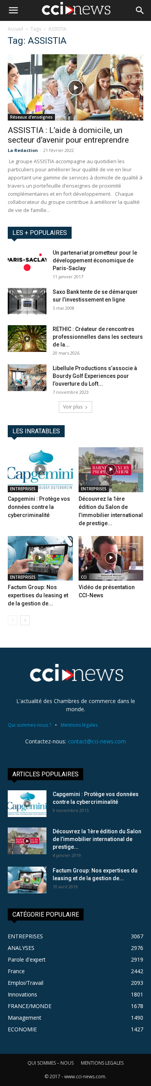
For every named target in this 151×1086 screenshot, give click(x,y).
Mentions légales (79, 725)
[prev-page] (12, 620)
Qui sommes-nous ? (29, 725)
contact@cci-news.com (97, 741)
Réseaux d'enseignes (31, 117)
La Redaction (23, 150)
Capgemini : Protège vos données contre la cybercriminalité (39, 507)
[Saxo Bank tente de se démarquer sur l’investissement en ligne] (27, 301)
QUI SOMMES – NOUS (50, 1063)
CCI (84, 577)
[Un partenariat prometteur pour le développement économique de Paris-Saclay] (27, 262)
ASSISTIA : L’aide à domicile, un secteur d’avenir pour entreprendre (68, 135)
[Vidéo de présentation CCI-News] (111, 558)
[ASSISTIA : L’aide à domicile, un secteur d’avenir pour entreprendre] (75, 87)
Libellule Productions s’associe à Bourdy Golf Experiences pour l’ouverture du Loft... (95, 376)
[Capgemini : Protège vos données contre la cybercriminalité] (40, 469)
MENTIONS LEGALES (102, 1063)
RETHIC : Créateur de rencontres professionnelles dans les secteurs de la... (98, 337)
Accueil (15, 29)
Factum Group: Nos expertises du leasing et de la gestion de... (38, 595)
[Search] (140, 10)
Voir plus (72, 406)
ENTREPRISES (23, 488)
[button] (13, 10)
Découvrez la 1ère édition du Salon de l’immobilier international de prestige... (97, 839)
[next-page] (25, 620)
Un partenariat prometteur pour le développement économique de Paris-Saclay (95, 260)
